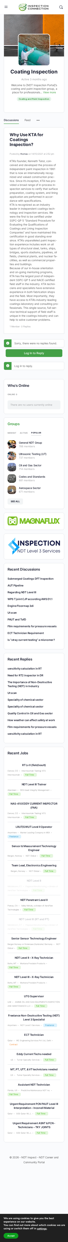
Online (12, 394)
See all (15, 501)
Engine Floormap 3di (21, 605)
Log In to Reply (34, 353)
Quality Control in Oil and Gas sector (30, 713)
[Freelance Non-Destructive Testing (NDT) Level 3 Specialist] (34, 545)
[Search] (61, 7)
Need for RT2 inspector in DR (25, 675)
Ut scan (12, 612)
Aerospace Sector (30, 488)
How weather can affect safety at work (31, 720)
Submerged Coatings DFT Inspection (31, 578)
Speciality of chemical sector (25, 699)
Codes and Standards (32, 476)
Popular (36, 433)
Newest (12, 433)
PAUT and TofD (17, 619)
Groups (14, 424)
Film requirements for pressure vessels (32, 626)
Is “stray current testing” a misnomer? (31, 639)
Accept (11, 1235)
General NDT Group (30, 442)
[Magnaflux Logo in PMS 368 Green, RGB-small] (34, 520)
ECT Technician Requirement (26, 633)
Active (24, 433)
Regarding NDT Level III (22, 592)
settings (42, 1228)
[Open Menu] (6, 7)
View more (49, 92)
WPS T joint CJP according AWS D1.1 (30, 599)
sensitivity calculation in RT (25, 668)
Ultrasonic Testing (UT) (32, 454)
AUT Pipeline (15, 585)
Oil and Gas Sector (30, 465)
